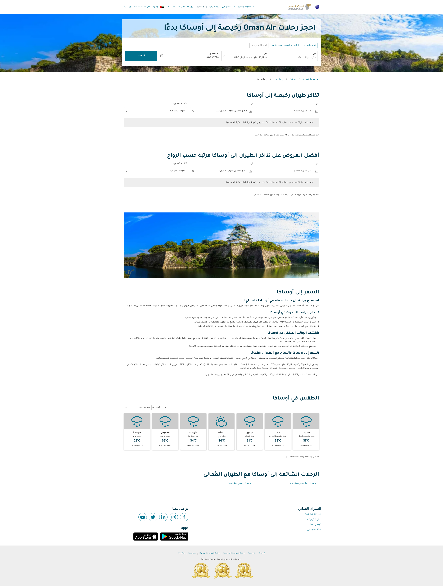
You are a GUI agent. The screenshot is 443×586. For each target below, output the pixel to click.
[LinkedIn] (163, 517)
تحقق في (226, 7)
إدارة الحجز (202, 7)
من (314, 54)
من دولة (181, 553)
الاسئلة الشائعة (313, 515)
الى (265, 54)
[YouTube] (142, 517)
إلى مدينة (251, 553)
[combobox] (293, 58)
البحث (141, 55)
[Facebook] (184, 517)
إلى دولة (262, 553)
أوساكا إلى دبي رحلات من (239, 483)
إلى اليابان (278, 79)
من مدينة (192, 553)
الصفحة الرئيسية (310, 79)
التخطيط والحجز (243, 7)
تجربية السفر (185, 7)
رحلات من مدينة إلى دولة (209, 553)
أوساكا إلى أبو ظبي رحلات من (302, 483)
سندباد (171, 7)
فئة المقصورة (180, 104)
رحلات (293, 79)
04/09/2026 (212, 57)
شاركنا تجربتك (314, 520)
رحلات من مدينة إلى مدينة (234, 553)
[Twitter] (153, 517)
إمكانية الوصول (313, 530)
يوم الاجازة (214, 7)
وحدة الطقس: (159, 407)
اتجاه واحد (311, 45)
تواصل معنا (315, 525)
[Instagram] (174, 517)
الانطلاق (214, 54)
